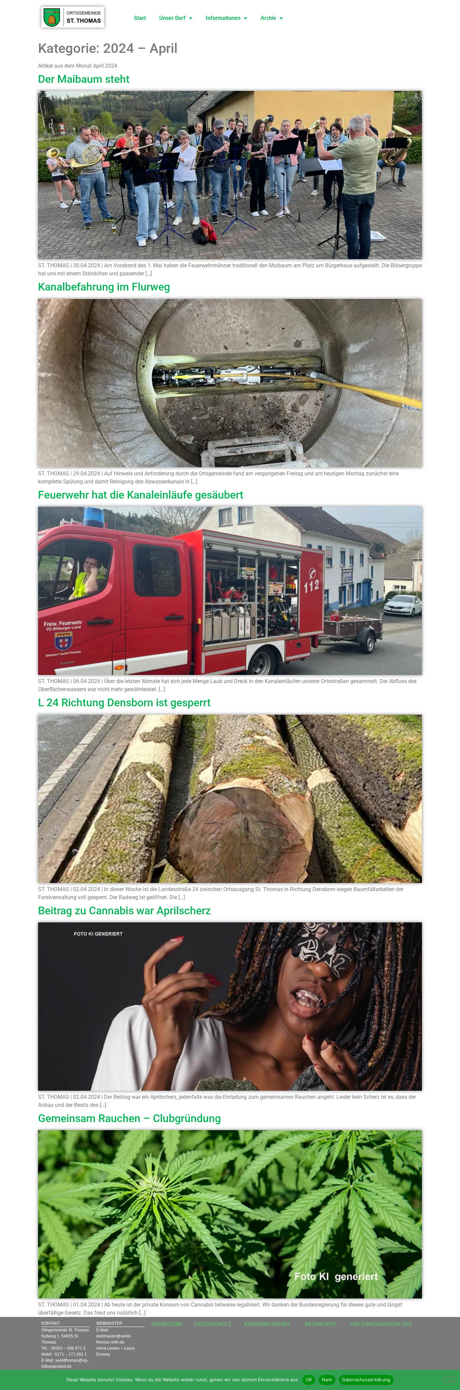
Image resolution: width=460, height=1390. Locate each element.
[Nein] (449, 1380)
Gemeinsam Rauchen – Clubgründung (129, 1118)
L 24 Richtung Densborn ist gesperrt (124, 702)
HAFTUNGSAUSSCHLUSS (381, 1324)
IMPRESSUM (166, 1324)
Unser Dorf (172, 18)
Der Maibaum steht (84, 79)
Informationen (223, 18)
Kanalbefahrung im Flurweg (104, 286)
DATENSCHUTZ (212, 1324)
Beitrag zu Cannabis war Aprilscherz (124, 910)
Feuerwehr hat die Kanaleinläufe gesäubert (140, 494)
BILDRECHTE (320, 1324)
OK (309, 1379)
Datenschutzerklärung (366, 1379)
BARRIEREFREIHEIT (267, 1324)
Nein (327, 1379)
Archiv (268, 18)
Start (140, 18)
